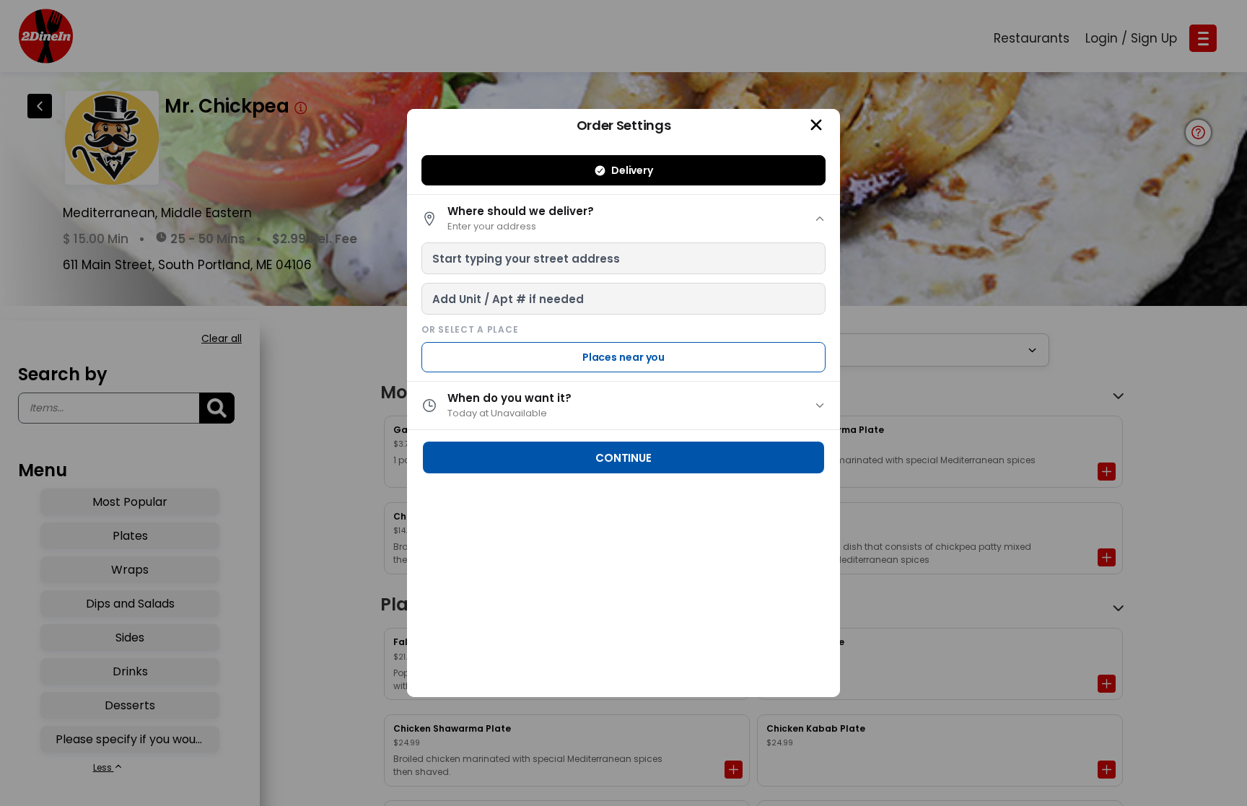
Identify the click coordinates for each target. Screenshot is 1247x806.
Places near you (623, 357)
